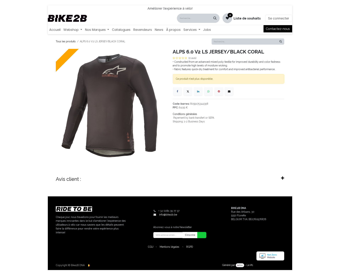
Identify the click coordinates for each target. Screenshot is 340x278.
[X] (188, 91)
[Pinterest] (219, 91)
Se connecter (278, 18)
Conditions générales (185, 114)
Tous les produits (66, 41)
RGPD (189, 246)
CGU (150, 246)
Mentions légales (169, 246)
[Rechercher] (215, 18)
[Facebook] (177, 91)
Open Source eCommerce (269, 265)
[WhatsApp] (208, 91)
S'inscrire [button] (190, 235)
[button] (199, 235)
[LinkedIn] (198, 91)
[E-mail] (229, 91)
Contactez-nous (278, 29)
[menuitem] (55, 29)
